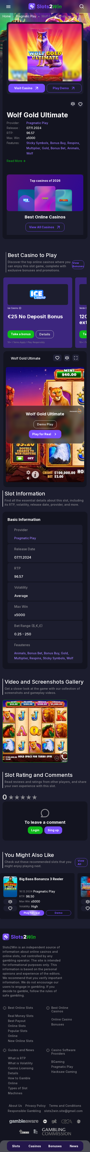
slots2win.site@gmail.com (63, 1111)
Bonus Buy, (58, 143)
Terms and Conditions (65, 1105)
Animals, (73, 148)
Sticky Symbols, (37, 143)
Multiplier (21, 658)
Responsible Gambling (24, 1111)
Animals (20, 653)
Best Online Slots (20, 1007)
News (74, 1146)
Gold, (46, 148)
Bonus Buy (51, 653)
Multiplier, (33, 148)
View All (81, 862)
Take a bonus (21, 334)
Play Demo (61, 88)
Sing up (53, 830)
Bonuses (55, 1146)
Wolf (29, 153)
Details (44, 334)
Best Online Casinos (59, 1009)
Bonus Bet (34, 653)
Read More (14, 161)
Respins (35, 658)
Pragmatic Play (26, 16)
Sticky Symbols (54, 658)
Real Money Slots (20, 1016)
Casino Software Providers (63, 1051)
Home (7, 16)
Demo (58, 912)
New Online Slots (20, 1041)
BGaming (57, 1061)
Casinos (34, 1146)
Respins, (73, 143)
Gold (64, 653)
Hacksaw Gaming (64, 1071)
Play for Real (41, 434)
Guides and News (21, 1050)
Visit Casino (23, 88)
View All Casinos (41, 227)
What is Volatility (20, 1063)
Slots (16, 1146)
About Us (15, 1105)
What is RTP (17, 1058)
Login (35, 830)
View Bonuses (78, 264)
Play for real (32, 912)
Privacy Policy (35, 1105)
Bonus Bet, (58, 148)
